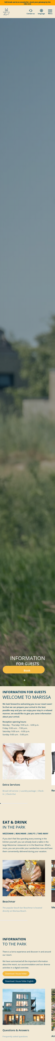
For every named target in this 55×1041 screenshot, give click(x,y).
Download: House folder (16, 973)
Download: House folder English (19, 981)
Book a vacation (29, 671)
